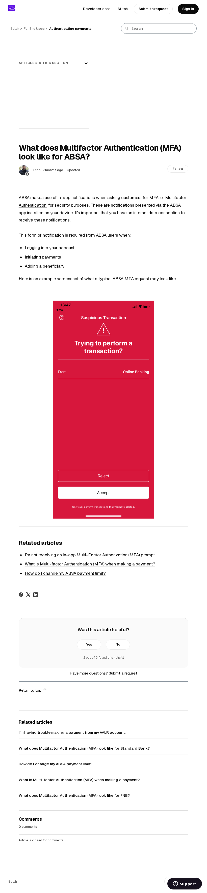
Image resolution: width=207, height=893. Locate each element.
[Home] (11, 8)
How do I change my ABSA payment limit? (65, 573)
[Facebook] (21, 594)
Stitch (123, 9)
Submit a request (153, 9)
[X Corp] (28, 594)
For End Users (34, 28)
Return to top (30, 690)
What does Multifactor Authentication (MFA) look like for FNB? (74, 795)
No (118, 644)
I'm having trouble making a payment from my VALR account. (72, 732)
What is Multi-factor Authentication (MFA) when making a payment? (90, 564)
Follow (178, 169)
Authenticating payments (70, 28)
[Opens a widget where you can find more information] (184, 884)
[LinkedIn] (35, 594)
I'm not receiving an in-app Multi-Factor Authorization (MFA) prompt (90, 555)
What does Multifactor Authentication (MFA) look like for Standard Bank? (84, 748)
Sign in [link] (188, 9)
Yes (89, 644)
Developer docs (97, 9)
